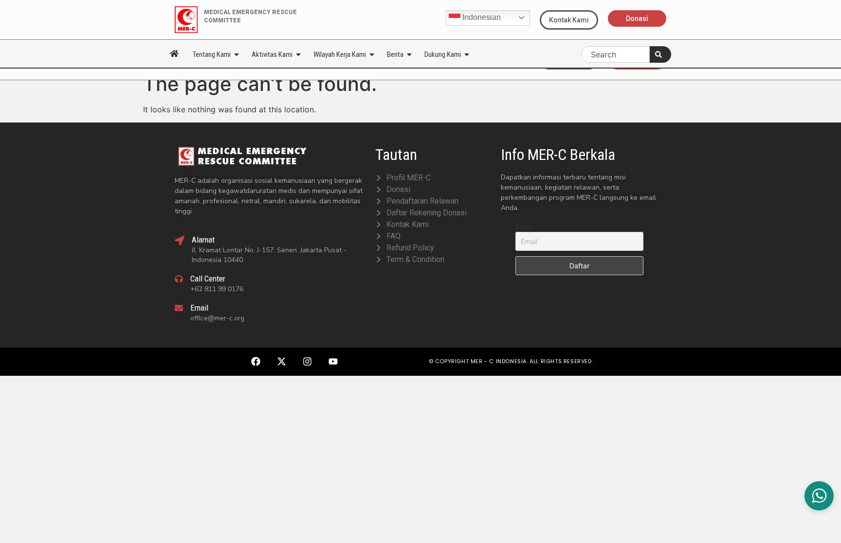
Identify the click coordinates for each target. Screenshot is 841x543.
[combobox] (615, 54)
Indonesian (480, 17)
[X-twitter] (281, 361)
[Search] (660, 54)
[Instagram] (307, 361)
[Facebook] (255, 361)
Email (523, 226)
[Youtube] (333, 361)
